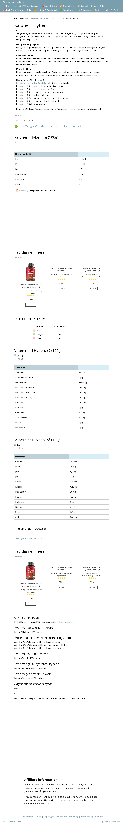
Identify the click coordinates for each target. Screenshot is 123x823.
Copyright (49, 816)
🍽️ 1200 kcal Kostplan (29, 6)
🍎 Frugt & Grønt (49, 6)
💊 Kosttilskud (101, 10)
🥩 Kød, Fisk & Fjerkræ (13, 10)
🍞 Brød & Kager (67, 6)
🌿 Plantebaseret (67, 10)
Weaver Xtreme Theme (113, 822)
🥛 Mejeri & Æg (98, 6)
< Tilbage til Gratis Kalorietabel (28, 538)
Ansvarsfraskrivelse (31, 816)
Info (18, 30)
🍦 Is (28, 10)
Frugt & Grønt (49, 18)
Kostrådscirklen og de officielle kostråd (33, 83)
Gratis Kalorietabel (32, 18)
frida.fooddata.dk (67, 622)
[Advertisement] (62, 738)
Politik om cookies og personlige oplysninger (79, 816)
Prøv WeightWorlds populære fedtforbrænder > (50, 126)
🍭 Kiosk (114, 10)
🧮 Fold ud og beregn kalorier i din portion (35, 190)
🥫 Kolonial (83, 6)
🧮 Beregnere (9, 6)
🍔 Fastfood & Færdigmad (45, 10)
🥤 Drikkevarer (85, 10)
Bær (59, 18)
